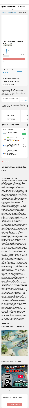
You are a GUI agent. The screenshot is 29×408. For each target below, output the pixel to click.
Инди (22, 100)
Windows (14, 12)
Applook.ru (3, 12)
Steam (9, 12)
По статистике (8, 75)
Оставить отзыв (15, 404)
